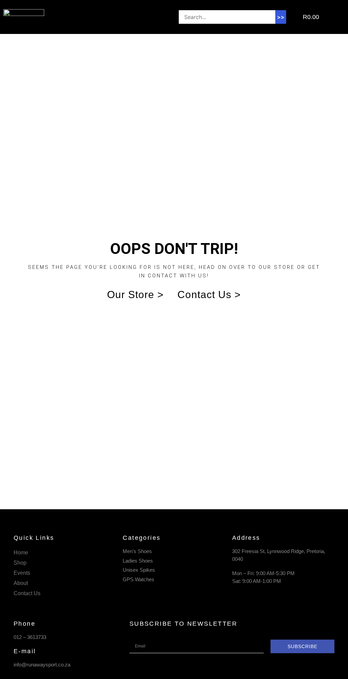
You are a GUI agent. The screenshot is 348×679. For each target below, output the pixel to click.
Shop (20, 563)
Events (22, 573)
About (21, 583)
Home (21, 552)
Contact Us (27, 593)
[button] (106, 17)
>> (280, 17)
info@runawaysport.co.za (42, 664)
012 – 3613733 (30, 637)
